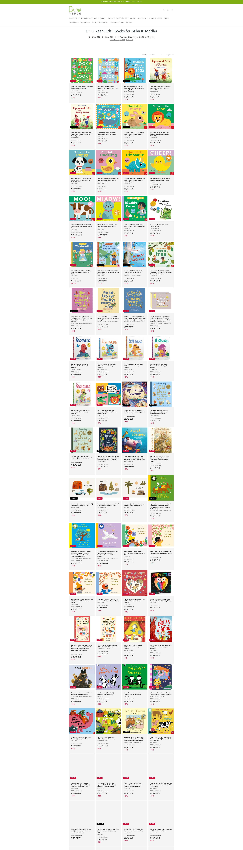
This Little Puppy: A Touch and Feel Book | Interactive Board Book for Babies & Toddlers (81, 180)
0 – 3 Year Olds (95, 37)
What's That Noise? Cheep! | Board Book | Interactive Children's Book (160, 179)
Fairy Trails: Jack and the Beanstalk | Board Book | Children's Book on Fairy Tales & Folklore (108, 272)
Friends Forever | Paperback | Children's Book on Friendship (132, 693)
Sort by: (144, 55)
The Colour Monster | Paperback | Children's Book (159, 225)
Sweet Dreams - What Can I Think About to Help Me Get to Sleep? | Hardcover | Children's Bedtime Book (134, 458)
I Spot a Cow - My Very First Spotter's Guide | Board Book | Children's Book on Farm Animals (161, 738)
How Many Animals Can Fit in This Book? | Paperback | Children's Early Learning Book (134, 88)
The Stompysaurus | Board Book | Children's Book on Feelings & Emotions (133, 365)
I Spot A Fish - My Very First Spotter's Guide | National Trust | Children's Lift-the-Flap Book (161, 784)
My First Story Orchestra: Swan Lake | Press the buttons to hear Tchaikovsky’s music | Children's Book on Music (108, 554)
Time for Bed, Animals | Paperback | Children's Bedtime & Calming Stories (134, 411)
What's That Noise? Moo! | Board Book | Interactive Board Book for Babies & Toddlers (82, 226)
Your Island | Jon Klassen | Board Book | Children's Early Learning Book (134, 504)
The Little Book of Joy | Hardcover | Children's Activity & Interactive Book (108, 646)
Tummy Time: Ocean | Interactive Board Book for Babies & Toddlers (107, 133)
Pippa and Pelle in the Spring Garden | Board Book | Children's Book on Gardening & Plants (81, 134)
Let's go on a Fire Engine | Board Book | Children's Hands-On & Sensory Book (108, 831)
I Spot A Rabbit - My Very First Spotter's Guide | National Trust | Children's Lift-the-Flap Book (133, 784)
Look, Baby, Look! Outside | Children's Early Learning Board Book (82, 87)
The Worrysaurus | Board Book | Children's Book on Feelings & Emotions (80, 365)
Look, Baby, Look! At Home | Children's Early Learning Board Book (108, 87)
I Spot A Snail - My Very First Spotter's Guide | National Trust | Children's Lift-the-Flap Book (80, 784)
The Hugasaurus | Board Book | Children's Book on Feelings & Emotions (158, 365)
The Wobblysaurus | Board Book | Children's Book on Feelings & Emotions (80, 412)
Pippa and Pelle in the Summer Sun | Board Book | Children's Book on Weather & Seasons (160, 88)
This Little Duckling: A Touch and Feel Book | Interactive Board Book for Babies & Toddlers (108, 180)
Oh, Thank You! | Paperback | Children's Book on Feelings (105, 693)
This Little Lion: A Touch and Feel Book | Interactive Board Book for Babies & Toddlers (159, 134)
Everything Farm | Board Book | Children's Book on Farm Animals (106, 738)
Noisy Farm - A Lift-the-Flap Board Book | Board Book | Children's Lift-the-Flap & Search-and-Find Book (134, 738)
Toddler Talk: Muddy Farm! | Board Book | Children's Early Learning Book (134, 225)
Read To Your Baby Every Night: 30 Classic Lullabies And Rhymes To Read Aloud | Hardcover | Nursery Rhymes (135, 318)
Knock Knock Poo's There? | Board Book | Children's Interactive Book (81, 830)
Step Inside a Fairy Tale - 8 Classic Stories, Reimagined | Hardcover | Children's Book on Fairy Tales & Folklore (160, 459)
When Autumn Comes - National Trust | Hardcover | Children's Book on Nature (82, 600)
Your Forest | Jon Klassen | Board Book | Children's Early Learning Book (108, 504)
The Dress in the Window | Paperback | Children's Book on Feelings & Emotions (160, 646)
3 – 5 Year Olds (107, 37)
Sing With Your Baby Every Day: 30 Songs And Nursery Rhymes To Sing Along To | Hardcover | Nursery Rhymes (81, 319)
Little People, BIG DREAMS (138, 37)
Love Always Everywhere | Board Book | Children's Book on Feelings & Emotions (135, 600)
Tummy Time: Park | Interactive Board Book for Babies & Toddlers (161, 830)
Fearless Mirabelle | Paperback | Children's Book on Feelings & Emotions (133, 646)
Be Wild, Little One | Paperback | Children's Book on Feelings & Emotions (133, 272)
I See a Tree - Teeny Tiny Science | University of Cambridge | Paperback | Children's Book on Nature (161, 272)
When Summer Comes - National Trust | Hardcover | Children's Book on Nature (134, 553)
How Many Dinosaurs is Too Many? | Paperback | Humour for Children (81, 738)
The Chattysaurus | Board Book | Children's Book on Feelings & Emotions (106, 365)
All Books (129, 40)
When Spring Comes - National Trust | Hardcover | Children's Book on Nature (161, 552)
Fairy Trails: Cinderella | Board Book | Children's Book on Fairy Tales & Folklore (81, 272)
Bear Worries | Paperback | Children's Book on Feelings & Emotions (81, 693)
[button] (74, 18)
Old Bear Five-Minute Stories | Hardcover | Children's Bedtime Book (81, 457)
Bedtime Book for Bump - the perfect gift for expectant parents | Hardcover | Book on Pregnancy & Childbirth (108, 458)
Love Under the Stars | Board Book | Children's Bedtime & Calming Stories (160, 600)
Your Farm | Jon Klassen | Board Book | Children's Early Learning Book (82, 504)
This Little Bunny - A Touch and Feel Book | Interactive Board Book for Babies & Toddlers (134, 134)
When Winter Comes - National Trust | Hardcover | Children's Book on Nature (108, 600)
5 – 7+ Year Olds (121, 37)
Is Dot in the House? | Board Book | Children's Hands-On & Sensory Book (160, 693)
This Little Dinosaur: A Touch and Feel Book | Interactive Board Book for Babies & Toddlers (134, 180)
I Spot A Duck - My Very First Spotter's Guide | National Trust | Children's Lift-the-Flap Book (106, 784)
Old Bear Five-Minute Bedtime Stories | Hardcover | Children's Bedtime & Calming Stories (159, 412)
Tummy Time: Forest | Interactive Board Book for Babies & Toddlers (133, 830)
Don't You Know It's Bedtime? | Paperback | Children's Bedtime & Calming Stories (106, 412)
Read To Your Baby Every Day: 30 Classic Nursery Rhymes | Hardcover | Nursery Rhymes (108, 318)
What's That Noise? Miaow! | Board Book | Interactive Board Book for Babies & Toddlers (107, 226)
